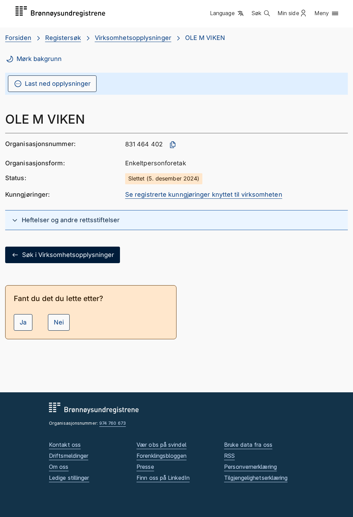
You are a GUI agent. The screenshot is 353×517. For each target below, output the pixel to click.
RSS (229, 455)
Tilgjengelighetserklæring (256, 477)
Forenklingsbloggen (161, 455)
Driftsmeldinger (68, 455)
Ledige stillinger (69, 477)
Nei (59, 322)
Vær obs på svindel (161, 444)
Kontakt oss (65, 444)
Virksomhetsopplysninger (133, 37)
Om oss (59, 466)
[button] (227, 13)
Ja (23, 322)
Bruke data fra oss (248, 444)
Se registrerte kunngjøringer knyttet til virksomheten (203, 194)
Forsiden (18, 37)
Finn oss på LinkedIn (163, 477)
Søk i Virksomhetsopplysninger (68, 254)
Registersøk (63, 37)
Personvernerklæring (250, 466)
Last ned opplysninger (58, 83)
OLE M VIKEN (205, 37)
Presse (145, 466)
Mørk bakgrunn (39, 58)
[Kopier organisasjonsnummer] (172, 144)
